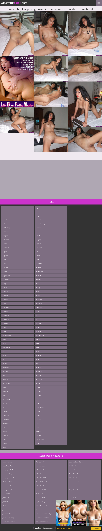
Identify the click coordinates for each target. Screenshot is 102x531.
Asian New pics (7, 462)
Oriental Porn (40, 510)
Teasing (38, 395)
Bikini (4, 260)
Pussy (38, 295)
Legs (37, 208)
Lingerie (38, 216)
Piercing (38, 280)
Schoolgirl (39, 307)
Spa (37, 363)
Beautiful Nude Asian (43, 482)
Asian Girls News (41, 486)
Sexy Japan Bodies (9, 470)
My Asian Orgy (40, 502)
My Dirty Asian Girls (9, 506)
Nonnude (39, 248)
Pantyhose (39, 272)
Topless (38, 419)
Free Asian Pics (8, 466)
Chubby (5, 295)
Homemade (7, 399)
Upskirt (38, 431)
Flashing (5, 371)
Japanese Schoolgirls (75, 462)
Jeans (4, 427)
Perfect (38, 276)
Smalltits (38, 355)
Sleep (38, 347)
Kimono (5, 435)
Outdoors (39, 264)
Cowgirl (5, 311)
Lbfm (4, 447)
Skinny (38, 339)
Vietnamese (40, 439)
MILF (37, 232)
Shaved (38, 323)
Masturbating (40, 224)
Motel (38, 236)
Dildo (4, 339)
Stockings (39, 375)
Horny (5, 403)
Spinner (38, 367)
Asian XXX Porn (7, 494)
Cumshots (6, 323)
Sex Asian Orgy (7, 474)
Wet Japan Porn (41, 462)
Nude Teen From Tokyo (44, 514)
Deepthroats (7, 335)
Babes (5, 224)
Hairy (4, 387)
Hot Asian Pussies (74, 482)
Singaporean (40, 335)
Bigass (5, 252)
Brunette (6, 280)
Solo (37, 359)
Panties (38, 268)
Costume (6, 307)
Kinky (4, 439)
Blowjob (5, 268)
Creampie (6, 315)
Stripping (39, 379)
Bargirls (5, 236)
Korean (5, 443)
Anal (4, 208)
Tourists (38, 423)
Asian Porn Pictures (9, 486)
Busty (4, 284)
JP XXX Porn (6, 502)
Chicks (5, 287)
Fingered (6, 367)
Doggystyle (6, 347)
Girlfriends (6, 383)
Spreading (39, 371)
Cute (4, 331)
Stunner (38, 383)
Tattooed (39, 391)
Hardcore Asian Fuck (76, 494)
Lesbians (39, 212)
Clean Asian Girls (74, 474)
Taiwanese (39, 387)
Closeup (5, 299)
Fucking (5, 379)
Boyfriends (6, 276)
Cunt (4, 327)
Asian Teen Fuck (41, 474)
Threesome (40, 407)
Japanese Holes (8, 510)
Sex (37, 315)
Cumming (6, 319)
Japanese (6, 423)
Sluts (37, 351)
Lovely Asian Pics (8, 490)
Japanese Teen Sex (42, 522)
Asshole (5, 216)
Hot (4, 407)
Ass (4, 212)
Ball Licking (6, 228)
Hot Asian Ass (40, 466)
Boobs (5, 272)
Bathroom (6, 240)
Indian (5, 411)
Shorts (38, 327)
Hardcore (6, 395)
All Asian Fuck (73, 466)
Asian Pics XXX (40, 470)
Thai (37, 403)
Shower (38, 331)
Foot (4, 375)
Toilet (38, 415)
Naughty (38, 240)
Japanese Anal (7, 514)
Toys (37, 427)
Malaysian (39, 220)
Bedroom (6, 248)
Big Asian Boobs (41, 494)
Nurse (38, 256)
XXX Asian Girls (7, 482)
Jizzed (5, 431)
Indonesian (6, 415)
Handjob (5, 391)
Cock (4, 303)
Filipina (5, 363)
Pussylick (39, 299)
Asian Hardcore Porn (43, 506)
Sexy (37, 319)
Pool (37, 284)
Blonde (5, 264)
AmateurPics (14, 3)
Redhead (39, 303)
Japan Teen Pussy (8, 518)
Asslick (5, 220)
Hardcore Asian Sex (42, 518)
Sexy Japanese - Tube (10, 478)
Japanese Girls (40, 498)
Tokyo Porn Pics (74, 490)
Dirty (4, 343)
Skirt (37, 343)
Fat (4, 359)
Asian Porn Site (74, 478)
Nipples (38, 244)
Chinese (5, 291)
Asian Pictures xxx (9, 522)
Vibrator (38, 435)
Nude (37, 252)
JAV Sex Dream (7, 498)
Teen (37, 399)
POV (37, 291)
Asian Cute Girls (41, 478)
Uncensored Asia (74, 486)
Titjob (38, 411)
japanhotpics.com (75, 470)
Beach (5, 244)
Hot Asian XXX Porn (42, 490)
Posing (38, 287)
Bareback (6, 232)
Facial (4, 355)
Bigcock (5, 256)
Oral (37, 260)
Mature (38, 228)
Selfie (37, 311)
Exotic (5, 351)
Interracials (6, 419)
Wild (37, 443)
